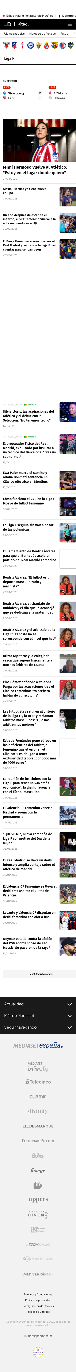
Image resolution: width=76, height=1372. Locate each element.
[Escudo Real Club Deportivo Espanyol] (46, 45)
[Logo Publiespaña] (38, 1259)
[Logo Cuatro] (38, 1096)
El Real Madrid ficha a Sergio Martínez (29, 16)
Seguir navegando (20, 1027)
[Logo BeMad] (38, 1185)
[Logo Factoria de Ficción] (38, 1141)
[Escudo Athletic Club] (6, 45)
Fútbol (23, 24)
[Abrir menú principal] (70, 24)
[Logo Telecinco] (38, 1081)
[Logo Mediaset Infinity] (38, 1067)
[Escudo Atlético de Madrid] (14, 45)
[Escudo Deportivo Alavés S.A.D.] (30, 45)
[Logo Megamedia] (40, 1336)
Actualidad (14, 1003)
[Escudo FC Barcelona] (54, 45)
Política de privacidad (38, 1300)
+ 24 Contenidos (41, 974)
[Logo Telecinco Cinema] (38, 1215)
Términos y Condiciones (38, 1294)
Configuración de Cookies (38, 1306)
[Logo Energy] (38, 1170)
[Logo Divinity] (38, 1111)
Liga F (9, 58)
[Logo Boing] (38, 1155)
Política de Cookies (38, 1311)
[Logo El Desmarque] (38, 1126)
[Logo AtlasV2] (38, 1244)
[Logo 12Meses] (38, 1229)
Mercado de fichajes (42, 33)
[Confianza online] (38, 1356)
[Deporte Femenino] (30, 404)
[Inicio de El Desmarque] (7, 24)
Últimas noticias (14, 33)
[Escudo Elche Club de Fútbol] (38, 45)
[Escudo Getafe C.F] (62, 45)
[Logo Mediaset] (38, 1048)
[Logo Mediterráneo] (38, 1274)
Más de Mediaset (19, 1015)
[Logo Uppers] (38, 1200)
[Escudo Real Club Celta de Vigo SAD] (22, 45)
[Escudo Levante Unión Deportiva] (70, 45)
